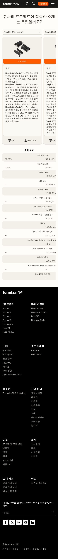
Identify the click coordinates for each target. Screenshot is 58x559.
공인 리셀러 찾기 (39, 483)
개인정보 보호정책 (10, 549)
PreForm (35, 350)
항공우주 (35, 405)
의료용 (6, 366)
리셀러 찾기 (43, 4)
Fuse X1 (6, 328)
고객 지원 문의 (10, 483)
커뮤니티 (7, 464)
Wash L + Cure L (39, 312)
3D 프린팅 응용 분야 (12, 444)
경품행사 (36, 549)
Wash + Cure (37, 308)
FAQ (45, 549)
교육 (33, 413)
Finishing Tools (38, 320)
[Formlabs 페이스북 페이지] (5, 522)
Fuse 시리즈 (8, 331)
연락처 (34, 456)
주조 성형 (7, 370)
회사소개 (35, 444)
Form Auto (8, 324)
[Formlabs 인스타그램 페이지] (19, 522)
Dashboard (36, 354)
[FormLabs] (11, 4)
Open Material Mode (12, 374)
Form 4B (7, 312)
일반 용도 (7, 358)
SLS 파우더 (8, 354)
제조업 (34, 397)
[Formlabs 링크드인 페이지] (32, 522)
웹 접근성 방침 (10, 491)
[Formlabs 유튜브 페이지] (25, 522)
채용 (33, 448)
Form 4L (7, 316)
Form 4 (6, 308)
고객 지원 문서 (10, 487)
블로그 (6, 448)
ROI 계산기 (8, 460)
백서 (5, 452)
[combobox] (22, 32)
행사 (5, 456)
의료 (33, 409)
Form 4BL (7, 320)
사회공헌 (35, 452)
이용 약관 (25, 549)
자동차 (34, 401)
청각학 (34, 425)
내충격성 (7, 362)
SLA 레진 (7, 350)
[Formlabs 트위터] (12, 522)
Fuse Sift (35, 316)
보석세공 (35, 421)
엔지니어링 (36, 393)
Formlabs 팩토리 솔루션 (14, 393)
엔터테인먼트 (37, 417)
